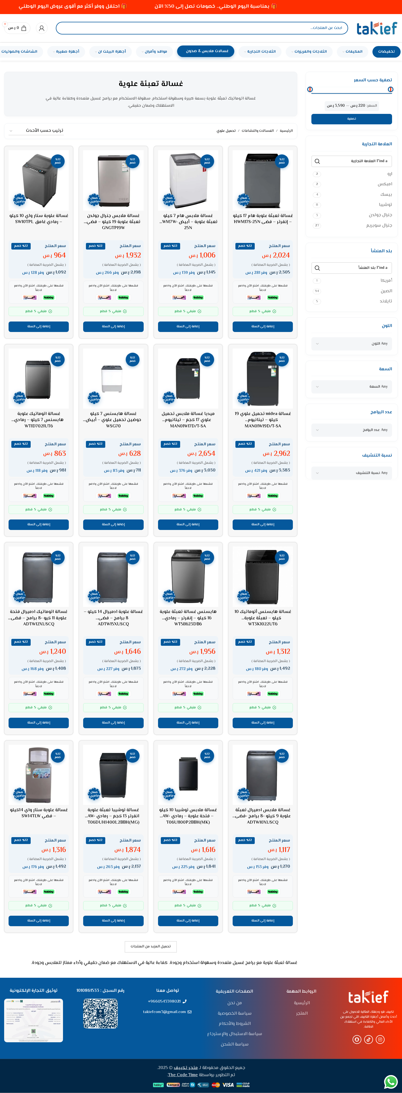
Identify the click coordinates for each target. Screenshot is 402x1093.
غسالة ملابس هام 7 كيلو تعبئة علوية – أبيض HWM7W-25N (188, 222)
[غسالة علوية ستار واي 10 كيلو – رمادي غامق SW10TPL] (39, 180)
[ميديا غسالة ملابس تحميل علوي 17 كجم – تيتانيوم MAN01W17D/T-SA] (188, 379)
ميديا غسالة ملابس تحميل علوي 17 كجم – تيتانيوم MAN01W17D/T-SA (188, 420)
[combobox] (351, 343)
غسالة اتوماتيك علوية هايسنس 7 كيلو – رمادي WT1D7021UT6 (39, 420)
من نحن (234, 1003)
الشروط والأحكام (235, 1024)
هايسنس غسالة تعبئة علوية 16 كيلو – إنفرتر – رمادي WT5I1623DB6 (188, 618)
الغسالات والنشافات (258, 131)
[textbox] (380, 344)
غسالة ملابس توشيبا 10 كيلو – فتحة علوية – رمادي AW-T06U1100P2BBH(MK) (188, 816)
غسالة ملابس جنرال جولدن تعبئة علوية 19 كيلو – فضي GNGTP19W (113, 222)
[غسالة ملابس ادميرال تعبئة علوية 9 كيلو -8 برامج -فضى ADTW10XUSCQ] (263, 775)
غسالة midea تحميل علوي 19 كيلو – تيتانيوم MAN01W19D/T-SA (263, 420)
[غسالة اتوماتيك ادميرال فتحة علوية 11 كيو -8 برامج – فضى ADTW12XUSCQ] (39, 576)
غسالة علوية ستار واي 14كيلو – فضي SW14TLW (39, 813)
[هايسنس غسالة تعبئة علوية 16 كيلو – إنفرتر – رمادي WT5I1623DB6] (188, 576)
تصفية (351, 119)
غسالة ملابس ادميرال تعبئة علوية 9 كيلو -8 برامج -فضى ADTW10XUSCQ (263, 816)
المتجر (302, 1014)
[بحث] (64, 28)
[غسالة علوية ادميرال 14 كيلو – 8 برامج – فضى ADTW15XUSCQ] (113, 576)
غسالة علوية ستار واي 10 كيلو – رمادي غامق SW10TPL (38, 219)
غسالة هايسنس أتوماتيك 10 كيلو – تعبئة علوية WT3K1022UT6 (263, 618)
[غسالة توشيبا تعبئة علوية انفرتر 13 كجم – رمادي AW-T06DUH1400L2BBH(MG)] (113, 775)
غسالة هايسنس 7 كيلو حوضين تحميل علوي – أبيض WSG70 (113, 420)
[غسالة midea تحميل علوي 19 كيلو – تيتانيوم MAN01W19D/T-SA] (263, 379)
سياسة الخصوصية (235, 1014)
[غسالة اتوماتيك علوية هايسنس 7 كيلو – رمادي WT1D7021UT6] (39, 379)
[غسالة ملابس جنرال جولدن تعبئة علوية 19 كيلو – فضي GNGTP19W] (113, 180)
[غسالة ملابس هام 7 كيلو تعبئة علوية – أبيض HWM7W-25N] (188, 180)
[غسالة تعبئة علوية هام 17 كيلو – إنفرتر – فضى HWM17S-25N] (263, 180)
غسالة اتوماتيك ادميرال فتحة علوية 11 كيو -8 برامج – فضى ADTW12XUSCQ (38, 618)
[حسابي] (41, 28)
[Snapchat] (357, 1039)
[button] (263, 327)
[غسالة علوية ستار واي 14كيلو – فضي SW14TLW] (39, 775)
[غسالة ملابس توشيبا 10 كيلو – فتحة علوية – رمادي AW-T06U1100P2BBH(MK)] (188, 775)
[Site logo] (377, 28)
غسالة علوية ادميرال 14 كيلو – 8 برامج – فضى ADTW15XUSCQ (113, 618)
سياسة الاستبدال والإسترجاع (234, 1034)
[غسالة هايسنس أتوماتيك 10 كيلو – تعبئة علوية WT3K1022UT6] (263, 576)
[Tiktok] (368, 1039)
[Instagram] (380, 1039)
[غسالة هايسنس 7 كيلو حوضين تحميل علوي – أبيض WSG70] (113, 379)
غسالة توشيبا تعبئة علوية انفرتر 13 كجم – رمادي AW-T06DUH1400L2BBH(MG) (113, 816)
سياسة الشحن (235, 1045)
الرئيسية (286, 131)
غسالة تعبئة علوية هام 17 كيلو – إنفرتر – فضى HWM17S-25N (263, 219)
